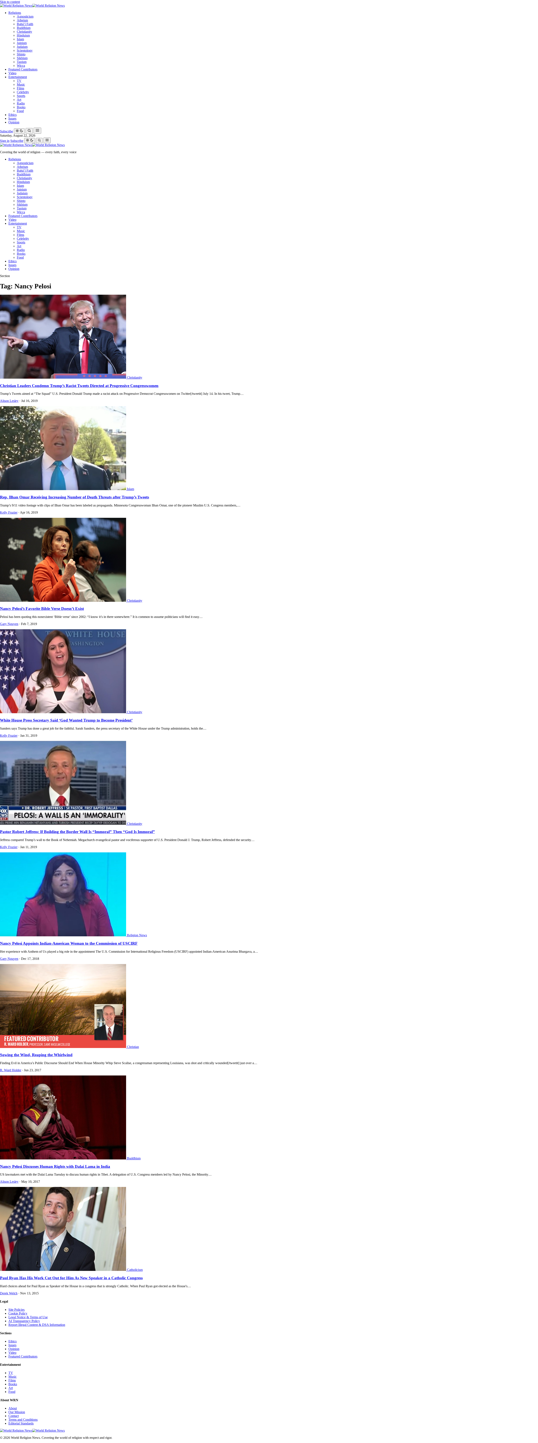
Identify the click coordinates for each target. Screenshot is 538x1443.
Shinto (21, 54)
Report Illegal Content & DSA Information (36, 1325)
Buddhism (23, 28)
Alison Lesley (9, 401)
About (12, 1408)
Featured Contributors (22, 69)
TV (19, 80)
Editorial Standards (21, 1423)
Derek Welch (8, 1293)
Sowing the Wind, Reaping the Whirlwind (36, 1055)
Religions (14, 12)
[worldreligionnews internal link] (32, 5)
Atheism (22, 20)
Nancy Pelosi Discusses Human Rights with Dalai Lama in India (55, 1166)
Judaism (22, 46)
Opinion (13, 122)
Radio (21, 103)
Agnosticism (25, 16)
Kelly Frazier (8, 512)
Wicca (21, 65)
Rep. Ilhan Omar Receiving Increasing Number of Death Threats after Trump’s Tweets (74, 497)
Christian (133, 1047)
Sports (21, 96)
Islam (20, 39)
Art (19, 99)
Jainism (22, 43)
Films (20, 88)
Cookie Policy (17, 1313)
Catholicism (135, 1270)
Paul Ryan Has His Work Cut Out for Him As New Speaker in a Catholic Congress (71, 1278)
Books (21, 107)
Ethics (12, 114)
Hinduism (23, 35)
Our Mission (16, 1412)
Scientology (25, 50)
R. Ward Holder (10, 1070)
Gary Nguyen (9, 624)
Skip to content (10, 2)
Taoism (21, 62)
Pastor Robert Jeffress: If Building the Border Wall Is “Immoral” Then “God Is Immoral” (77, 831)
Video (12, 73)
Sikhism (22, 58)
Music (21, 84)
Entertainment (17, 77)
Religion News (137, 935)
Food (20, 111)
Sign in (4, 141)
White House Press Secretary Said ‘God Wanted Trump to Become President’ (66, 720)
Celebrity (23, 92)
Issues (12, 118)
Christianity (24, 31)
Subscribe (6, 131)
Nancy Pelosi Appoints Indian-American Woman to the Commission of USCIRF (69, 943)
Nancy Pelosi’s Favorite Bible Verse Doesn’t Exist (42, 608)
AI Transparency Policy (24, 1321)
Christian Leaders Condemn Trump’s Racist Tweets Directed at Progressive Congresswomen (79, 385)
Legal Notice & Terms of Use (28, 1317)
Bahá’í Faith (25, 24)
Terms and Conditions (23, 1419)
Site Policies (16, 1309)
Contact (13, 1416)
